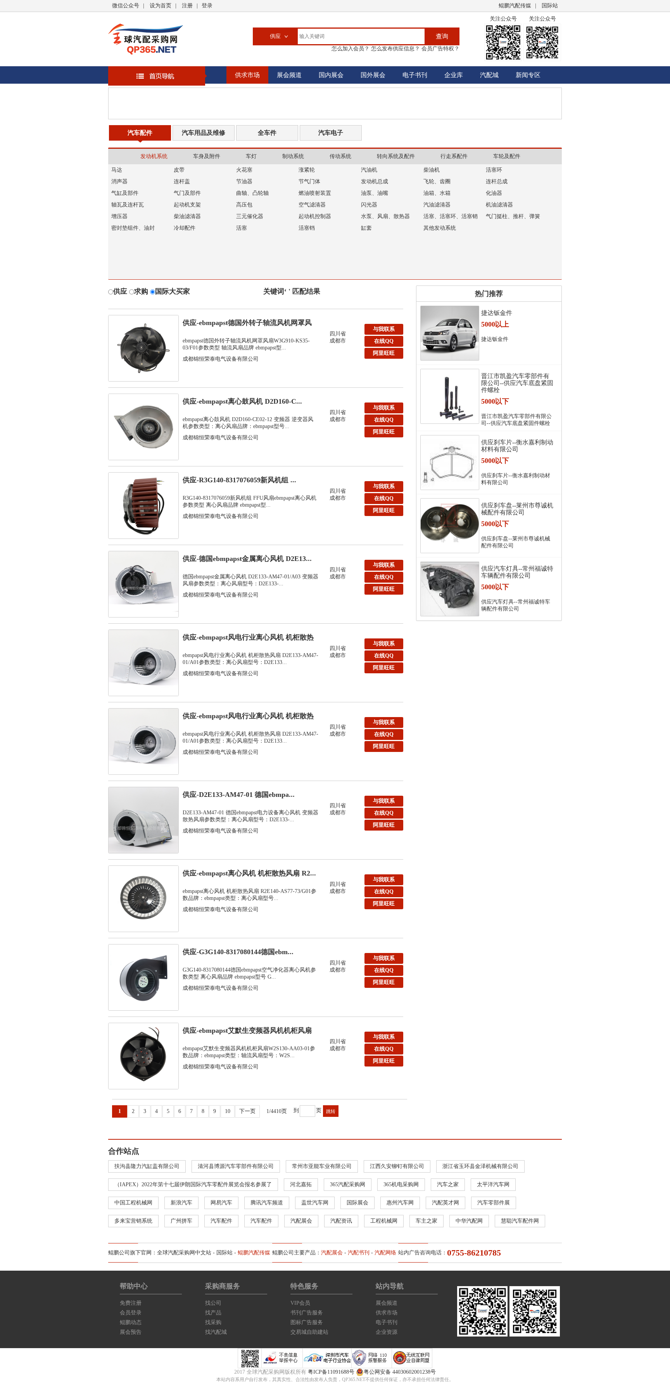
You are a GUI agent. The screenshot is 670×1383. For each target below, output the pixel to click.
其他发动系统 (439, 228)
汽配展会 (301, 1221)
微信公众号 (125, 6)
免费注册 (131, 1303)
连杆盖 (182, 181)
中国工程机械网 (133, 1203)
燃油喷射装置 (315, 193)
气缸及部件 (124, 193)
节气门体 (309, 181)
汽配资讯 (341, 1221)
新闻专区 (528, 75)
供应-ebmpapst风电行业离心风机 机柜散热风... (248, 639)
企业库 (453, 75)
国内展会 (331, 75)
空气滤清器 (312, 205)
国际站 (550, 6)
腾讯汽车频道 (266, 1203)
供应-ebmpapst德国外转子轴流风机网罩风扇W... (247, 324)
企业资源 (386, 1332)
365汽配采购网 (347, 1184)
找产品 (213, 1313)
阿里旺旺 (384, 353)
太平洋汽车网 (493, 1184)
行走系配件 (454, 156)
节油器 (244, 181)
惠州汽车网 (400, 1203)
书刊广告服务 (306, 1313)
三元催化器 (249, 216)
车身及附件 (206, 156)
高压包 (244, 205)
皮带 (179, 170)
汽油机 (369, 170)
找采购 (213, 1322)
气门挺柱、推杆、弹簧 (513, 216)
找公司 (213, 1303)
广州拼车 (181, 1221)
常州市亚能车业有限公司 (322, 1166)
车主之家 (426, 1221)
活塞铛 (307, 228)
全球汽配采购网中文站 (184, 1253)
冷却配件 (184, 228)
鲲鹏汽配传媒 (515, 6)
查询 (442, 36)
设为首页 (160, 6)
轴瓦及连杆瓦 (127, 205)
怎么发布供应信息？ (395, 49)
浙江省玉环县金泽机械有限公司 (480, 1166)
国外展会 (373, 75)
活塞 (241, 228)
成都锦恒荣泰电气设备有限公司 (221, 359)
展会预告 (131, 1332)
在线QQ (384, 341)
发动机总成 (374, 181)
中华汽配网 (469, 1221)
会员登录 (131, 1313)
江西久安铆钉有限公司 (397, 1166)
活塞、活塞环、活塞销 (450, 216)
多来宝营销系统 (133, 1221)
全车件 (267, 132)
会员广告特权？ (439, 49)
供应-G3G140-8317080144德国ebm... (238, 952)
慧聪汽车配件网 (520, 1221)
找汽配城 (216, 1332)
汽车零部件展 (493, 1203)
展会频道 (289, 75)
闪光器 (369, 205)
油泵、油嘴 (374, 193)
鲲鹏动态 (131, 1322)
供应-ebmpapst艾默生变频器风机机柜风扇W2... (247, 1032)
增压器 (119, 216)
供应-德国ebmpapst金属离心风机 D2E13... (247, 558)
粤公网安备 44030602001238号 (400, 1372)
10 (227, 1111)
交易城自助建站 (309, 1332)
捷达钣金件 (496, 313)
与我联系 (384, 329)
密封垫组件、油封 (133, 228)
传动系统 (340, 156)
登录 (207, 6)
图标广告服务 (306, 1322)
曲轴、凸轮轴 (252, 193)
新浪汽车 (181, 1203)
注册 (187, 6)
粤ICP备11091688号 (331, 1372)
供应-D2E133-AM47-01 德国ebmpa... (239, 794)
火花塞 (244, 170)
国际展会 (357, 1203)
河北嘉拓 (301, 1184)
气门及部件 (187, 193)
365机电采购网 (401, 1184)
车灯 (251, 156)
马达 (116, 170)
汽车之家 (448, 1184)
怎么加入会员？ (351, 49)
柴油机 (431, 170)
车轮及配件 (506, 156)
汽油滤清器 (437, 205)
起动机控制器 (315, 216)
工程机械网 (383, 1221)
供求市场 (247, 75)
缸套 (366, 228)
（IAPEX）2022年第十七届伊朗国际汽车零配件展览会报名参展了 (193, 1184)
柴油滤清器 (187, 216)
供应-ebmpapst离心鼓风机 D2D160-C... (242, 401)
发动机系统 (154, 156)
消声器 (119, 181)
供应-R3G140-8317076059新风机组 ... (239, 480)
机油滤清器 (499, 205)
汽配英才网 (445, 1203)
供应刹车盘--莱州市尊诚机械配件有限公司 (517, 509)
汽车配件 (140, 132)
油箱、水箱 (437, 193)
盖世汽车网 (314, 1203)
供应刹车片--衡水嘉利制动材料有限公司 (517, 445)
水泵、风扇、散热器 (385, 216)
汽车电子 (330, 132)
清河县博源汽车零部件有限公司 (236, 1166)
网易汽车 (221, 1203)
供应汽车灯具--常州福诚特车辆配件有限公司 (517, 572)
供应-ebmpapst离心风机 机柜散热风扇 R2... (249, 873)
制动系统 (293, 156)
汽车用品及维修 (203, 132)
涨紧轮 (307, 170)
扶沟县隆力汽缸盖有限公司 (147, 1166)
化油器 (494, 193)
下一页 (247, 1111)
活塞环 (494, 170)
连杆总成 (497, 181)
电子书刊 (414, 75)
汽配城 (489, 75)
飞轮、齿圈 (437, 181)
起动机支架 (187, 205)
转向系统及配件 (396, 156)
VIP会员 (300, 1303)
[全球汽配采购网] (145, 39)
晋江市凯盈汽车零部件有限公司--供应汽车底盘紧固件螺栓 (517, 383)
